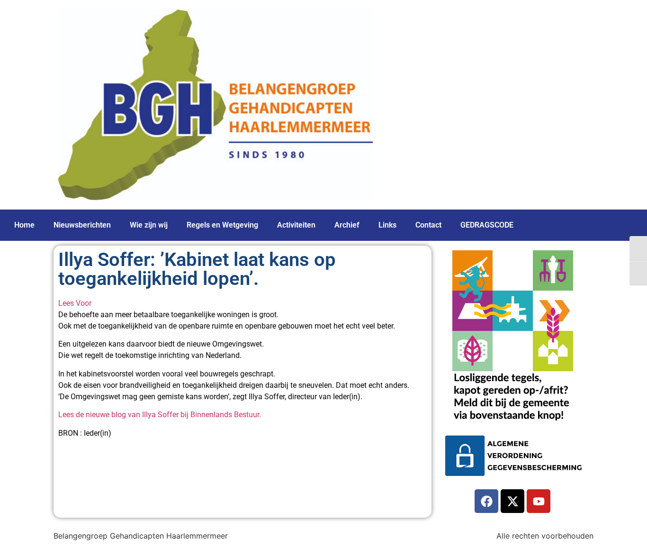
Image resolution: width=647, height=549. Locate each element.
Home (24, 224)
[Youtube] (538, 501)
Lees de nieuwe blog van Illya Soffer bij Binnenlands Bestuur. (159, 414)
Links (387, 224)
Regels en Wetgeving (222, 224)
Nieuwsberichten (82, 224)
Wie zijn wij (149, 224)
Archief (346, 224)
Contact (428, 224)
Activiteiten (296, 224)
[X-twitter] (512, 501)
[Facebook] (486, 501)
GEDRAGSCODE (486, 224)
